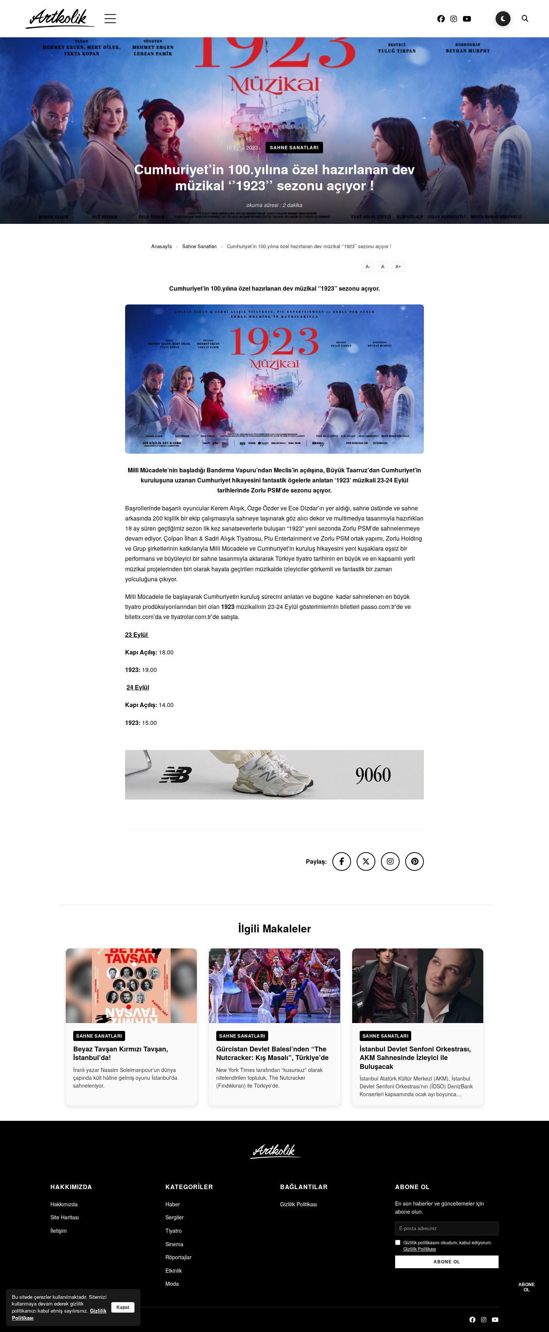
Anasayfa (161, 246)
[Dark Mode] (503, 18)
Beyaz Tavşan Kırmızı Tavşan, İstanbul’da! (120, 1053)
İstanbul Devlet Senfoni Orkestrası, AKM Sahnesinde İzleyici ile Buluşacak (415, 1057)
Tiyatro (173, 1230)
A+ (398, 266)
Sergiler (174, 1217)
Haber (172, 1204)
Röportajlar (178, 1257)
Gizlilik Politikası (298, 1204)
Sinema (174, 1244)
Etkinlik (173, 1270)
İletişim (58, 1230)
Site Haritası (64, 1217)
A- (368, 266)
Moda (172, 1283)
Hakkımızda (64, 1204)
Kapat (123, 1307)
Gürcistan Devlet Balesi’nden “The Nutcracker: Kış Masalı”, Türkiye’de (272, 1053)
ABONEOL (526, 1287)
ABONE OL (447, 1261)
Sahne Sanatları (199, 246)
